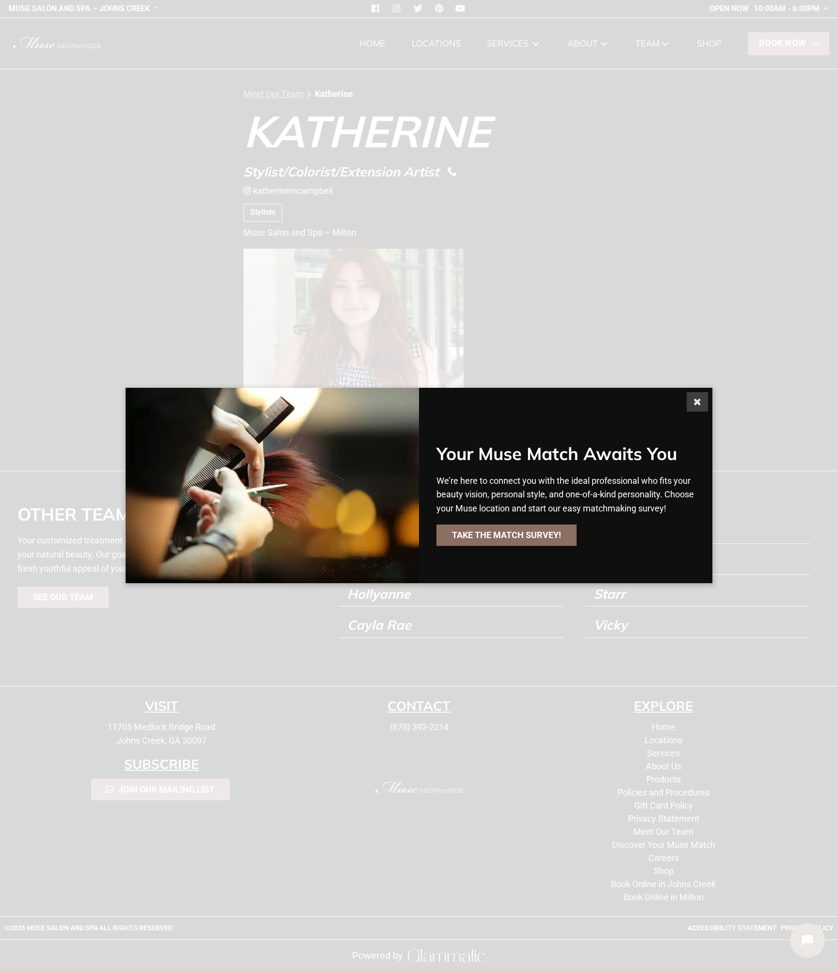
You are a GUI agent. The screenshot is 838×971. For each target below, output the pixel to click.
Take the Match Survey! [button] (506, 535)
